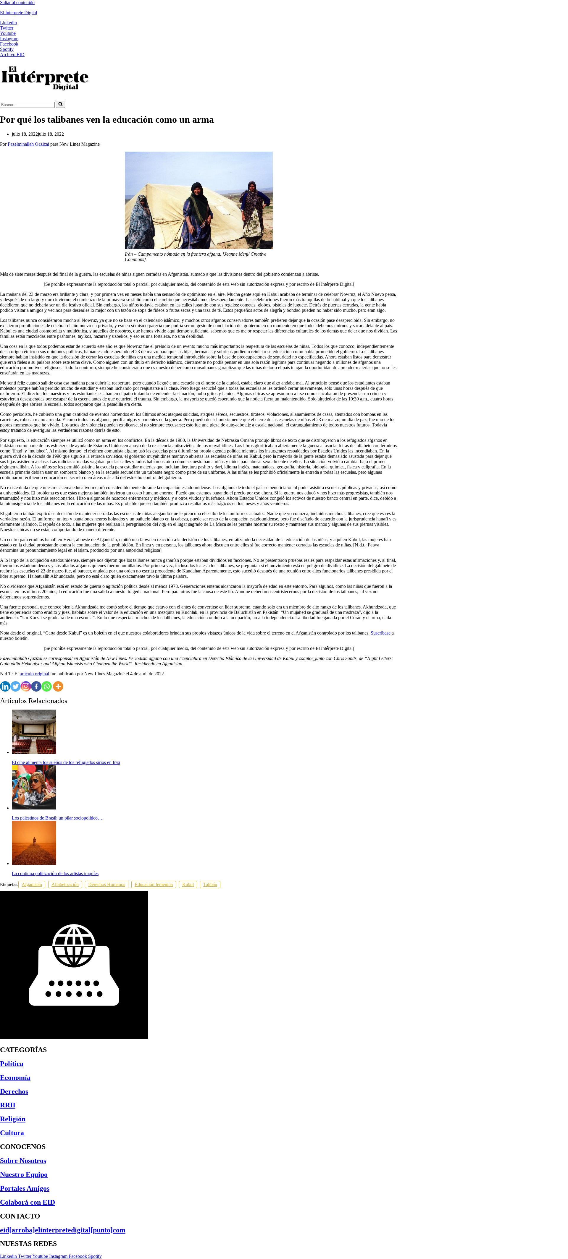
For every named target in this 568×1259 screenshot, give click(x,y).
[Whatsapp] (46, 686)
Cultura (12, 1133)
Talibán (210, 884)
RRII (7, 1105)
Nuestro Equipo (24, 1174)
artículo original (34, 673)
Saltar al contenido (17, 2)
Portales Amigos (24, 1188)
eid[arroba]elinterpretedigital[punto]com (62, 1230)
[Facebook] (36, 686)
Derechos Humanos (106, 884)
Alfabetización (65, 884)
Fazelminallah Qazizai (28, 144)
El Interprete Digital (18, 12)
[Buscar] (60, 104)
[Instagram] (26, 686)
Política (11, 1063)
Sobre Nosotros (23, 1160)
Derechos (14, 1091)
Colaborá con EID (27, 1202)
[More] (58, 686)
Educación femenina (154, 884)
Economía (15, 1077)
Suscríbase (380, 632)
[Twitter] (15, 686)
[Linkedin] (5, 686)
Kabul (188, 884)
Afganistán (32, 884)
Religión (12, 1119)
